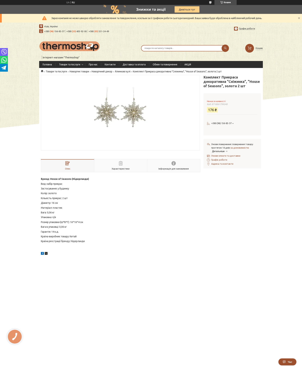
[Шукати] (225, 48)
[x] (46, 254)
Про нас (93, 64)
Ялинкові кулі (122, 71)
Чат (290, 362)
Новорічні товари (79, 71)
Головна (47, 64)
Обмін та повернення (165, 64)
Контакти (110, 64)
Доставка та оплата (134, 64)
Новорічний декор (102, 71)
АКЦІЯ (187, 64)
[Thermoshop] (69, 46)
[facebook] (42, 254)
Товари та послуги (69, 64)
